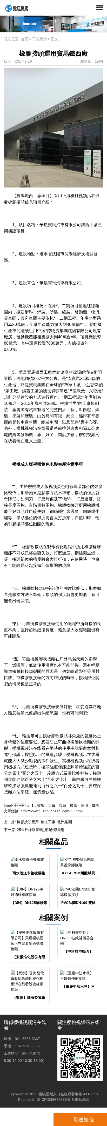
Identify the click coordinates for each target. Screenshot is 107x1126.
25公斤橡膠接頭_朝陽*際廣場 (40, 830)
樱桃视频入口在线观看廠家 (60, 1094)
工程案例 (39, 39)
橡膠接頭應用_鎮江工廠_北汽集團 (44, 822)
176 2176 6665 (28, 1119)
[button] (99, 7)
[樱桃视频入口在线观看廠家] (14, 8)
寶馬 (40, 805)
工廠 (51, 805)
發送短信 (83, 1119)
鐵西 (95, 805)
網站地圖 (82, 1099)
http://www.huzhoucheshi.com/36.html (52, 811)
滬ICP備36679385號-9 (55, 1099)
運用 (84, 805)
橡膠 (73, 805)
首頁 (24, 39)
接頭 (62, 805)
